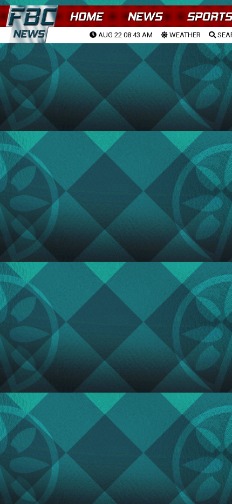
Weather (184, 35)
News (144, 16)
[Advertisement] (116, 165)
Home (86, 16)
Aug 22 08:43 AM (125, 35)
